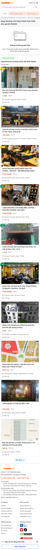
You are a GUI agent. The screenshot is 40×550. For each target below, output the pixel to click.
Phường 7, (7, 99)
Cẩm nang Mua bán (6, 525)
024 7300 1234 (23, 478)
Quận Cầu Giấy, (20, 217)
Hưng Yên (26, 334)
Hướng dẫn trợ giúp (25, 516)
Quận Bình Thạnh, (16, 99)
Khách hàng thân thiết (26, 513)
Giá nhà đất (4, 530)
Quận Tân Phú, (20, 178)
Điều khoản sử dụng (6, 513)
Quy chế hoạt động (6, 508)
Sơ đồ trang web (5, 516)
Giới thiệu (3, 505)
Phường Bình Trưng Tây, (11, 138)
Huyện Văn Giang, (18, 334)
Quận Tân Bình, (15, 295)
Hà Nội (27, 217)
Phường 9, (7, 256)
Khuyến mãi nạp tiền (25, 511)
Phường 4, (7, 295)
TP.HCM (23, 99)
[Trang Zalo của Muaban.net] (25, 526)
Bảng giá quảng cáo (25, 505)
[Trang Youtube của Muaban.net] (21, 530)
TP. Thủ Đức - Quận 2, (25, 138)
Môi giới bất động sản (6, 528)
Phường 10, (7, 413)
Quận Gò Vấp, (15, 256)
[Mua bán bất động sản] (7, 2)
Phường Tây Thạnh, (10, 178)
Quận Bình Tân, (23, 373)
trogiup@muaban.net (11, 497)
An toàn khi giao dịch (6, 511)
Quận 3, (13, 452)
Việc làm (3, 533)
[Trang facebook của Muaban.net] (21, 526)
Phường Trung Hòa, (10, 217)
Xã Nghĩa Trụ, (8, 334)
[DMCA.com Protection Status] (26, 535)
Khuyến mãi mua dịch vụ (26, 508)
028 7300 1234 (9, 478)
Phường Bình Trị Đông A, (11, 373)
